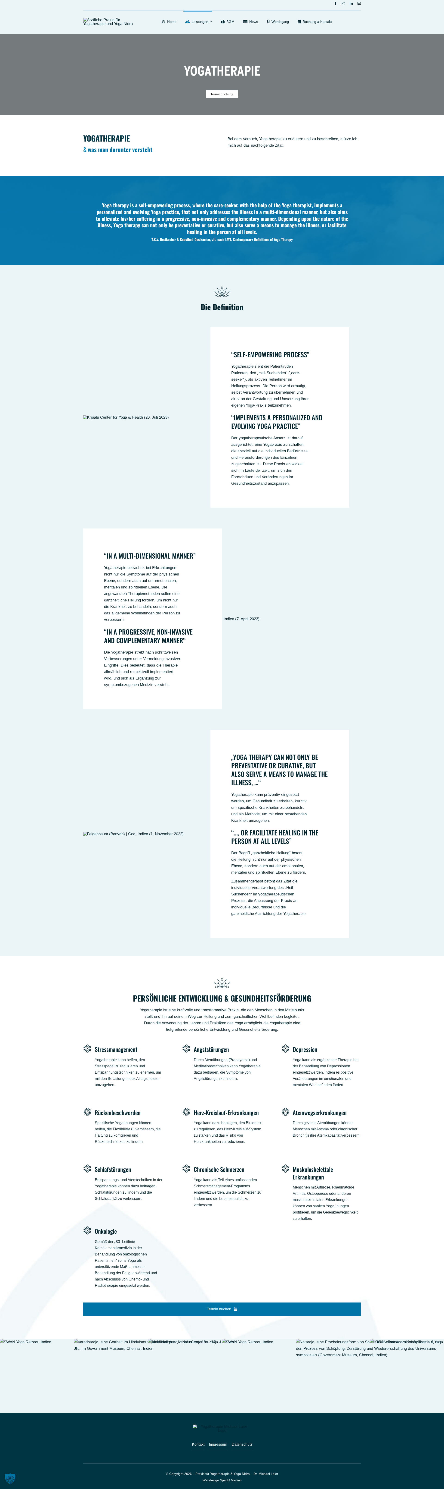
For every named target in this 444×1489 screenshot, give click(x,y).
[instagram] (343, 3)
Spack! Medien (231, 1480)
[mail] (359, 3)
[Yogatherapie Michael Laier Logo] (109, 20)
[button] (10, 1479)
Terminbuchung (221, 94)
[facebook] (335, 3)
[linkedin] (351, 3)
